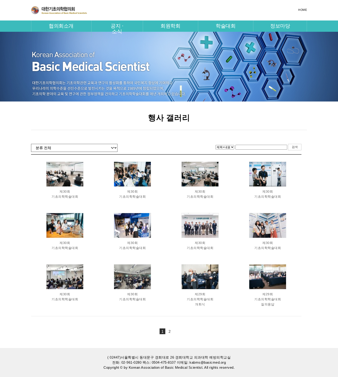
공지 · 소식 (117, 28)
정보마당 (280, 26)
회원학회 (170, 26)
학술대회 (225, 26)
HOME (302, 10)
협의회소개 (61, 26)
